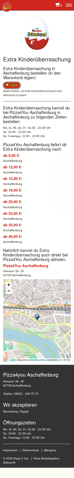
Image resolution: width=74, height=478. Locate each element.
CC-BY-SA (64, 360)
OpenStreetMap (38, 360)
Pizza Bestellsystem (46, 458)
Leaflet (12, 360)
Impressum (10, 450)
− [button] (8, 291)
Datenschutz (31, 450)
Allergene (50, 450)
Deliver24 (9, 462)
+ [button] (8, 284)
